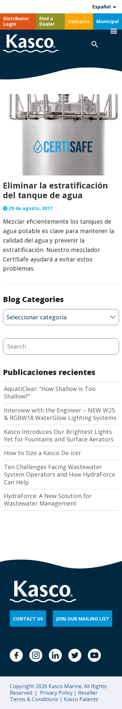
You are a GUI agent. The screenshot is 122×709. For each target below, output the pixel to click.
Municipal (107, 21)
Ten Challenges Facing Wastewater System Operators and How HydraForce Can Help (59, 474)
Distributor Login (16, 21)
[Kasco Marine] (30, 44)
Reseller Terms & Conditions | (54, 696)
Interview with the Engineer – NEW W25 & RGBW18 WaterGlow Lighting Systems (60, 414)
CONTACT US (28, 619)
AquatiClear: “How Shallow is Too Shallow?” (50, 392)
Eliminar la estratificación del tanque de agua (55, 190)
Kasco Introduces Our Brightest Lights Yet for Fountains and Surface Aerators (59, 435)
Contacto (79, 21)
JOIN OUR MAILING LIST (82, 619)
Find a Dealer (47, 21)
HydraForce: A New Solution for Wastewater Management (48, 499)
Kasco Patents (80, 699)
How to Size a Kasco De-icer (42, 453)
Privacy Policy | (58, 692)
